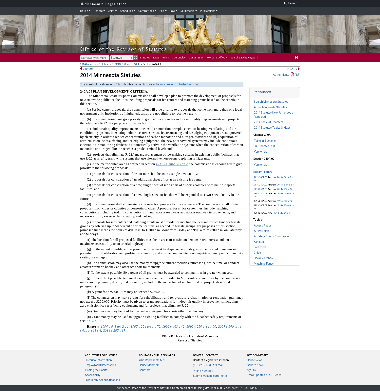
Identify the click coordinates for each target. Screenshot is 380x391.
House (84, 10)
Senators (144, 370)
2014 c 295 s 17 (284, 189)
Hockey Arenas (263, 258)
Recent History (262, 171)
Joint (111, 10)
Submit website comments (210, 375)
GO (136, 57)
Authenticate (281, 74)
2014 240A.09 (260, 189)
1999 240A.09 (260, 193)
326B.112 (97, 321)
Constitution (196, 57)
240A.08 (88, 68)
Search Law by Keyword (244, 57)
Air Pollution (261, 230)
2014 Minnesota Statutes (94, 64)
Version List (261, 151)
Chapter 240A (131, 64)
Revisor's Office (216, 57)
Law (172, 10)
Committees (146, 10)
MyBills (251, 370)
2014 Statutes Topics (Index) (272, 127)
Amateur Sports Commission (272, 236)
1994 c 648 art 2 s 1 (282, 213)
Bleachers (260, 247)
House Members (149, 365)
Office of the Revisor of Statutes (123, 49)
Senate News (255, 365)
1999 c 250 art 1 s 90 (201, 326)
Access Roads (263, 225)
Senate (98, 10)
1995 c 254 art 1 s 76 (145, 326)
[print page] (296, 57)
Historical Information (98, 360)
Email (219, 365)
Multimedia (187, 10)
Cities (257, 252)
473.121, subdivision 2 (172, 164)
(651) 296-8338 (202, 365)
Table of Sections (265, 140)
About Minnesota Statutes (270, 107)
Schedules (126, 10)
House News (254, 360)
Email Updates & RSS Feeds (264, 375)
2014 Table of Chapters (268, 122)
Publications (207, 10)
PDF (296, 74)
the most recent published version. (176, 84)
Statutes (145, 57)
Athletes (259, 241)
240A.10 (292, 68)
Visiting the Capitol (96, 370)
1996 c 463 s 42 (284, 201)
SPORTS (116, 64)
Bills (162, 10)
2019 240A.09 (260, 177)
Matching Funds (264, 263)
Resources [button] (262, 92)
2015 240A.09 (260, 185)
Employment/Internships (100, 365)
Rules (165, 57)
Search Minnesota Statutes (271, 101)
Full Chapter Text (264, 146)
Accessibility (92, 375)
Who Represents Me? (152, 360)
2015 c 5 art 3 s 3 (285, 185)
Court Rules (179, 57)
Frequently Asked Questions (102, 379)
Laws (156, 57)
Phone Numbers (203, 370)
